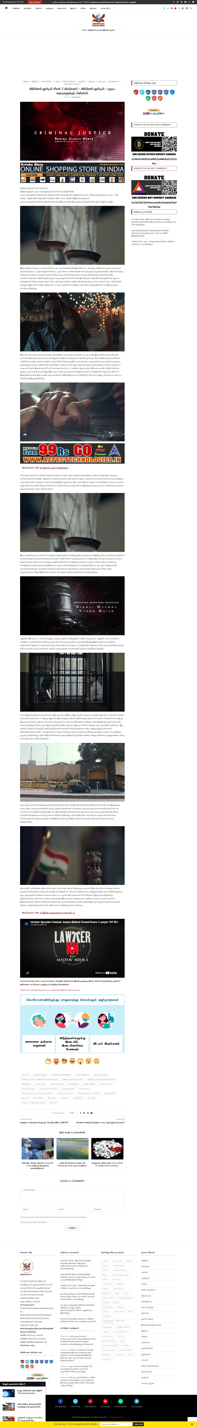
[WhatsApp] (148, 98)
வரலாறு (122, 1341)
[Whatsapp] (189, 2)
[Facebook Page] (154, 92)
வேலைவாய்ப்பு (107, 1359)
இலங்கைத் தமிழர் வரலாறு (120, 1275)
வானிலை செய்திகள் (126, 1350)
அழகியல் (105, 1266)
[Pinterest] (181, 2)
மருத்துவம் (49, 8)
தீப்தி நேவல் (65, 1098)
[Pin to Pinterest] (88, 1113)
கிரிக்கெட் (106, 1289)
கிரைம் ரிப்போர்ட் (46, 81)
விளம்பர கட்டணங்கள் (34, 1335)
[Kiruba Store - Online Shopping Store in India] (72, 164)
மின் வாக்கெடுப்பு (108, 1336)
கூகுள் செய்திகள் (47, 981)
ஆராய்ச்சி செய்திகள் (120, 1270)
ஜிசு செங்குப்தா (38, 1098)
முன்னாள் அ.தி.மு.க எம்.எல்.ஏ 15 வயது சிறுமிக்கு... (29, 1419)
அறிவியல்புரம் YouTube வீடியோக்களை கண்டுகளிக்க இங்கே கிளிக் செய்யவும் (50, 990)
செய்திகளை (35, 984)
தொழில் (130, 1312)
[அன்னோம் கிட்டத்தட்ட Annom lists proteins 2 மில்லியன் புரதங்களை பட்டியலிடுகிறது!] (107, 1148)
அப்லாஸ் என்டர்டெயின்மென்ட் (48, 1089)
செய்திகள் (27, 8)
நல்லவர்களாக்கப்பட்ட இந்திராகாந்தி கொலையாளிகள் (113, 1321)
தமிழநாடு (91, 81)
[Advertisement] (98, 60)
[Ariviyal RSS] (160, 98)
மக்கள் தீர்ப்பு (105, 8)
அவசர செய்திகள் (118, 1266)
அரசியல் (38, 8)
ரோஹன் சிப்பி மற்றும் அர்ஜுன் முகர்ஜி (33, 1103)
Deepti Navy (26, 1084)
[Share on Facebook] (80, 1113)
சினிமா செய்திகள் (69, 81)
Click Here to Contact (37, 1339)
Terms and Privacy (116, 1417)
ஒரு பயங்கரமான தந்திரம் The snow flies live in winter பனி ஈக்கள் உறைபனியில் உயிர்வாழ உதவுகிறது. (76, 1369)
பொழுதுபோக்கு (113, 81)
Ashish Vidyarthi (82, 1075)
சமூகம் (57, 81)
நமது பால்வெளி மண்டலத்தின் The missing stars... (29, 1392)
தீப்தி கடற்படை (52, 1098)
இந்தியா (35, 81)
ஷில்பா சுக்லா (53, 1103)
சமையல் (126, 1293)
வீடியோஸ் (93, 8)
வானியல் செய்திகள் (109, 1350)
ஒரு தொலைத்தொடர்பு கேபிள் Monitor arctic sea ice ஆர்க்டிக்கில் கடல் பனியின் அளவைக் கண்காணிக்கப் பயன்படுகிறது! (77, 1296)
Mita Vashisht (73, 1084)
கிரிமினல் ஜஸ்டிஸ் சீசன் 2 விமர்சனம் (89, 1093)
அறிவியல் (16, 8)
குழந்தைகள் (106, 1293)
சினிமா (83, 8)
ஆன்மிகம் (106, 1270)
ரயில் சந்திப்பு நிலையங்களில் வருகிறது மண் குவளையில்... (29, 1405)
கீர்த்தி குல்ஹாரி (110, 1093)
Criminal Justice (100, 1075)
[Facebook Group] (160, 92)
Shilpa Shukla (105, 1084)
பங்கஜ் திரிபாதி (78, 1098)
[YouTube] (136, 92)
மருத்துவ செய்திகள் (123, 1327)
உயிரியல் (105, 1280)
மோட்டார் (120, 1336)
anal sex (25, 1075)
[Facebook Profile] (166, 92)
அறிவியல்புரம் (76, 97)
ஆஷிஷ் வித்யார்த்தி (68, 1089)
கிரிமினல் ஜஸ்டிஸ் (84, 1089)
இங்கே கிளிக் (94, 981)
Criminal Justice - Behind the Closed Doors (39, 1080)
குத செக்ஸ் (25, 1098)
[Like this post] (75, 1113)
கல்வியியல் (120, 1284)
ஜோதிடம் (73, 8)
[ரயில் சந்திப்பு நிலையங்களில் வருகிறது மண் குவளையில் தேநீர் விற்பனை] (9, 1407)
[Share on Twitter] (84, 1113)
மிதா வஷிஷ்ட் (91, 1098)
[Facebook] (174, 2)
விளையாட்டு (61, 8)
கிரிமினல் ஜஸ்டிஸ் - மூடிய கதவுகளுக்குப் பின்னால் (37, 1093)
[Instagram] (148, 92)
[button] (115, 8)
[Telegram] (193, 2)
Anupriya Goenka (40, 1075)
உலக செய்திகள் (107, 1284)
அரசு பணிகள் (116, 1261)
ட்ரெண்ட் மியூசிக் (108, 1307)
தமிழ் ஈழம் (101, 81)
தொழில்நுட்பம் (107, 1316)
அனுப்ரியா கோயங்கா (28, 1089)
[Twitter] (177, 2)
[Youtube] (185, 2)
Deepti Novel (41, 1084)
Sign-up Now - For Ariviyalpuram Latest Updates (75, 1424)
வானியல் (125, 1346)
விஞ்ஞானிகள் (107, 1355)
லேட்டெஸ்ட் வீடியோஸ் (109, 1341)
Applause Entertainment (62, 1075)
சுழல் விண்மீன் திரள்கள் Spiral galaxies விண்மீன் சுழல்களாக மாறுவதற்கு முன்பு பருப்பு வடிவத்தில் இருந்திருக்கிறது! (150, 233)
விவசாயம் (131, 1355)
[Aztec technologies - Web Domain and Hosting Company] (72, 453)
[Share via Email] (91, 1113)
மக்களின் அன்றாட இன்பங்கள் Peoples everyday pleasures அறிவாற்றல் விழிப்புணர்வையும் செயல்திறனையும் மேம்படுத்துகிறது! (103, 2)
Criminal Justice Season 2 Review (101, 1080)
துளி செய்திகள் (118, 1312)
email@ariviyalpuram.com (36, 1342)
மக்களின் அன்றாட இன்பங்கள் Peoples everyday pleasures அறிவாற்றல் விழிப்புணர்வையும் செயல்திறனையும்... (37, 1165)
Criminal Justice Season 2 (72, 1080)
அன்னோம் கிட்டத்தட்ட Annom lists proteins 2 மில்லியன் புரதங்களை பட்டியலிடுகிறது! (107, 1165)
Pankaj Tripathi (90, 1084)
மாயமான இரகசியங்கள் (121, 1332)
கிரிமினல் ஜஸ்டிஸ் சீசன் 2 (65, 1093)
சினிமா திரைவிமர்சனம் (126, 1298)
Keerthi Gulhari (57, 1084)
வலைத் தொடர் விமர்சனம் (72, 84)
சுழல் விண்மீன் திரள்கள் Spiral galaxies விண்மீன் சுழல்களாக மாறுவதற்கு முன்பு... (72, 1165)
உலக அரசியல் (116, 1280)
